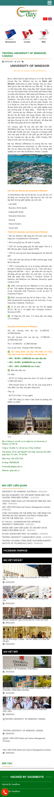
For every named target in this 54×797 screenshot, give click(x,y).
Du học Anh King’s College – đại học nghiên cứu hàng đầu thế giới (26, 640)
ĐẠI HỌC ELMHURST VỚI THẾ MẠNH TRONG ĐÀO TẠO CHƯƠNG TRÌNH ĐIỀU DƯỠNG (26, 689)
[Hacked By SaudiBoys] (27, 12)
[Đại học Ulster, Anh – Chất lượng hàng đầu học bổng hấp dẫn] (27, 570)
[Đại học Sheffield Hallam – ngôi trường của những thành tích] (27, 592)
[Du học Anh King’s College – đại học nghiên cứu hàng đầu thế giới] (27, 632)
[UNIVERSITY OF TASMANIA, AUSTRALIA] (27, 662)
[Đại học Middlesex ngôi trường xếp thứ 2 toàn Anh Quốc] (27, 613)
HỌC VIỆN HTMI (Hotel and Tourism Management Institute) (26, 507)
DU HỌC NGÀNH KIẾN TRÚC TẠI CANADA (20, 534)
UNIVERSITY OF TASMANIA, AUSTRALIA (19, 492)
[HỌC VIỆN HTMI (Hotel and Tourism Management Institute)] (27, 743)
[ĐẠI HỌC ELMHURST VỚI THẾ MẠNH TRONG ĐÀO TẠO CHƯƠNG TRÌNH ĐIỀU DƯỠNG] (27, 681)
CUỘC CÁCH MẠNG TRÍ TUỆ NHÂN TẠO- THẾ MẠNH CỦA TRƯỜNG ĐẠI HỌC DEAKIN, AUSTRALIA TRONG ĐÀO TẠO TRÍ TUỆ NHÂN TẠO (26, 515)
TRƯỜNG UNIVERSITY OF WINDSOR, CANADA (23, 731)
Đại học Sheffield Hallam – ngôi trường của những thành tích (25, 600)
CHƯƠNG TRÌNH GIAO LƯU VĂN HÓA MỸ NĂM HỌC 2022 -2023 (25, 710)
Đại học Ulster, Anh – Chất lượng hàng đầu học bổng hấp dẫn (26, 578)
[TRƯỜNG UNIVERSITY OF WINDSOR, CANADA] (27, 724)
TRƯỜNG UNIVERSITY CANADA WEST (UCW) (21, 537)
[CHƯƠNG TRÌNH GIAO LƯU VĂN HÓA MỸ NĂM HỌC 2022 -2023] (27, 702)
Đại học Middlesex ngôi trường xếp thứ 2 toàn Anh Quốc (25, 620)
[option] (10, 35)
